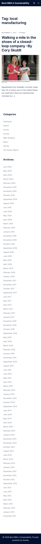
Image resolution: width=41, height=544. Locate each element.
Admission (7, 121)
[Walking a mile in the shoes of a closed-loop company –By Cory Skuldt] (20, 69)
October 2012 (9, 479)
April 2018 (7, 264)
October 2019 (9, 195)
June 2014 (7, 414)
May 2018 (7, 260)
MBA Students (9, 138)
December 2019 (9, 187)
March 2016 (8, 345)
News (5, 142)
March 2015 (8, 386)
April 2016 (7, 341)
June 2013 (7, 455)
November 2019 (10, 191)
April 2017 (7, 305)
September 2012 (10, 483)
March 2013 (8, 459)
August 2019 (8, 203)
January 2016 (8, 353)
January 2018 (8, 276)
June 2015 (7, 374)
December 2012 (9, 471)
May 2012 (7, 496)
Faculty (6, 134)
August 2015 (8, 366)
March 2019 (8, 224)
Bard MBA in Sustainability (15, 3)
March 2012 (8, 504)
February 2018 (9, 272)
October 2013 (9, 447)
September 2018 (10, 248)
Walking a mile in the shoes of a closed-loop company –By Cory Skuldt (19, 43)
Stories (22, 32)
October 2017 (9, 288)
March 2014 (8, 427)
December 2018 (9, 236)
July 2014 (7, 410)
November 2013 (10, 443)
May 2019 (7, 215)
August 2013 (8, 451)
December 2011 (9, 516)
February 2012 (9, 508)
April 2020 (7, 175)
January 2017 (8, 317)
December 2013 (9, 439)
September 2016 (10, 333)
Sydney (26, 540)
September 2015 (10, 362)
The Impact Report (11, 150)
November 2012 (10, 475)
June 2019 (7, 211)
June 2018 (7, 256)
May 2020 (7, 171)
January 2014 (8, 435)
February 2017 (9, 313)
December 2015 (9, 358)
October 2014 (9, 402)
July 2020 (7, 167)
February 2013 (9, 463)
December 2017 (9, 280)
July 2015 (7, 370)
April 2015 (7, 382)
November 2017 (9, 285)
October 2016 (9, 329)
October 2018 (9, 244)
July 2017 (7, 297)
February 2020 (9, 183)
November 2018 (10, 240)
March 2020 (8, 179)
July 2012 (7, 487)
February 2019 (9, 228)
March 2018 (8, 268)
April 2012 (7, 500)
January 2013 (8, 467)
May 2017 (7, 301)
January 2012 (8, 512)
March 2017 (8, 309)
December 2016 (9, 321)
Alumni (6, 126)
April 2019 (7, 220)
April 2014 (7, 422)
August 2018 (8, 252)
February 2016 (9, 349)
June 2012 (7, 491)
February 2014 (9, 431)
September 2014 (10, 406)
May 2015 (7, 378)
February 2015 (9, 390)
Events (6, 130)
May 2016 (7, 337)
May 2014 (7, 418)
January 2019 (8, 232)
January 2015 (8, 394)
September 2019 (10, 199)
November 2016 (10, 325)
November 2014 (10, 398)
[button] (34, 3)
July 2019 (7, 207)
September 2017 (10, 293)
